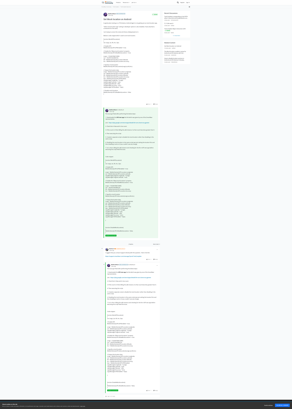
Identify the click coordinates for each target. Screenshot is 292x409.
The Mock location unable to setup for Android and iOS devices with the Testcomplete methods (175, 52)
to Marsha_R (120, 110)
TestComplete (116, 6)
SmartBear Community (106, 6)
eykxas (172, 25)
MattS (172, 32)
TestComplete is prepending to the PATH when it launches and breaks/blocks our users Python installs (176, 17)
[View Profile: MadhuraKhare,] (106, 110)
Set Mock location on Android (172, 46)
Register (182, 2)
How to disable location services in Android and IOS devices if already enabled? (174, 59)
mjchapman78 (174, 20)
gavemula (173, 55)
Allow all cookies (282, 405)
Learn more (82, 406)
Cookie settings (268, 405)
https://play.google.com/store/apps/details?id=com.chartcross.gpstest (129, 123)
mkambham (174, 62)
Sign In (188, 2)
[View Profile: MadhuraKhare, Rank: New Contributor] (105, 14)
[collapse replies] (102, 249)
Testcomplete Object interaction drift (175, 29)
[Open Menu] (189, 7)
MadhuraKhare (112, 13)
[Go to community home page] (107, 2)
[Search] (178, 2)
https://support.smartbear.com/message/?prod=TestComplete (123, 256)
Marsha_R (111, 248)
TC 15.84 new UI (168, 23)
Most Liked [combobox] (156, 244)
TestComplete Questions (126, 6)
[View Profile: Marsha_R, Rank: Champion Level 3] (106, 249)
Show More (177, 35)
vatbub (173, 48)
